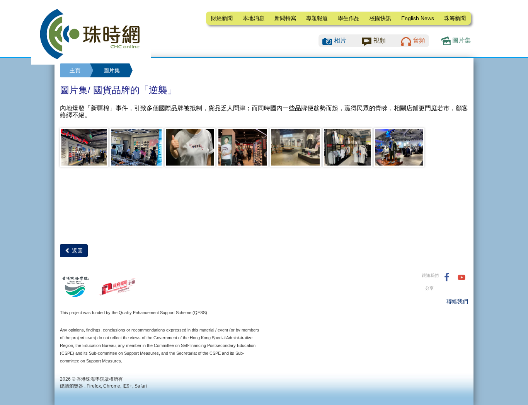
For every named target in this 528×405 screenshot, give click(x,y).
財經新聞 (222, 18)
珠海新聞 (455, 18)
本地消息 (253, 18)
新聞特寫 (285, 18)
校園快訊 (380, 18)
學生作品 (348, 18)
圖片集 (461, 40)
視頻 (379, 40)
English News (417, 18)
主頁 (75, 70)
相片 (340, 40)
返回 (76, 251)
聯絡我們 (457, 301)
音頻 (419, 40)
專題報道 (317, 18)
